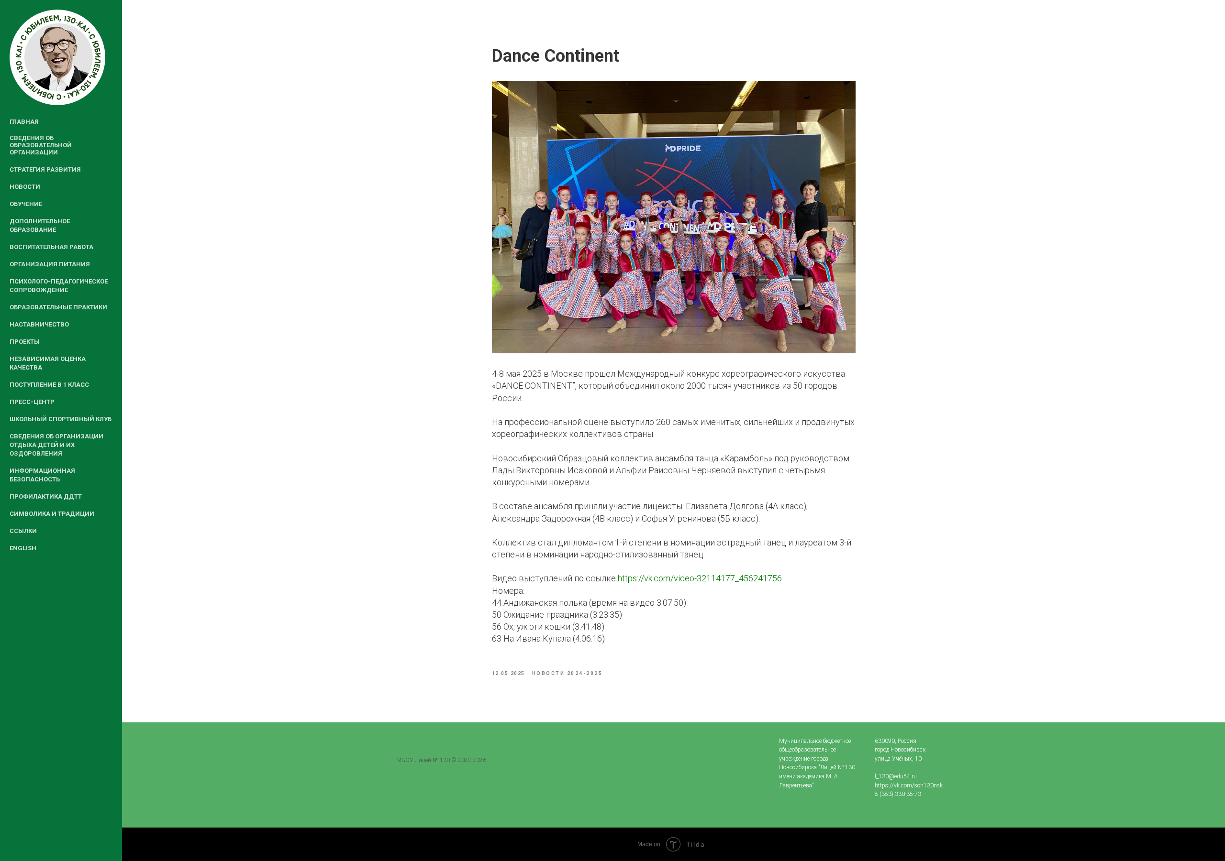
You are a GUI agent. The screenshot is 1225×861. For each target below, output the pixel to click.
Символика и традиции (52, 513)
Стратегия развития (45, 169)
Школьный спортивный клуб (60, 419)
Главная (24, 121)
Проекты (25, 341)
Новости (25, 186)
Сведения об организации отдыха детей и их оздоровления (56, 445)
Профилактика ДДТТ (46, 496)
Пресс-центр (32, 401)
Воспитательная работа (51, 247)
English (23, 548)
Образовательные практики (58, 307)
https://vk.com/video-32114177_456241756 (700, 578)
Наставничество (39, 324)
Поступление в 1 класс (49, 384)
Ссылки (23, 530)
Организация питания (50, 264)
